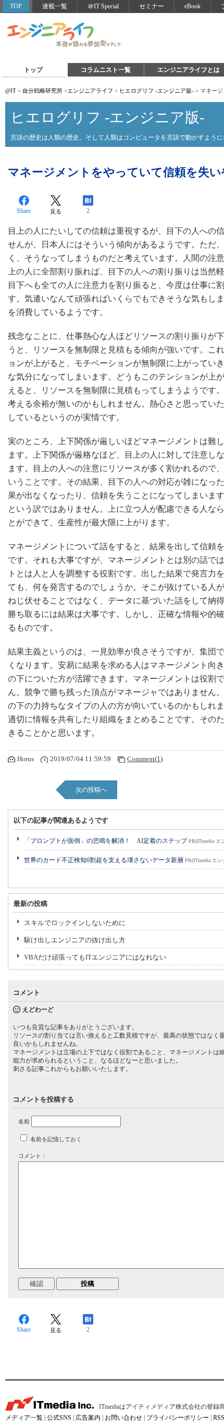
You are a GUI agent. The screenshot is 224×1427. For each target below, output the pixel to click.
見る (55, 211)
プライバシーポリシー (177, 1417)
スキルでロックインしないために (75, 923)
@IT (10, 90)
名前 (24, 1121)
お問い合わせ (123, 1417)
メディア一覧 (24, 1417)
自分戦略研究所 (42, 90)
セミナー (151, 6)
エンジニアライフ (64, 35)
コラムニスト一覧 (106, 69)
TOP (16, 6)
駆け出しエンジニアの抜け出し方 (75, 940)
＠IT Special (103, 6)
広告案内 (88, 1417)
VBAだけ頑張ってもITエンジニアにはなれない (95, 957)
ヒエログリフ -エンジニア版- (156, 90)
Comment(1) (145, 759)
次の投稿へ (91, 789)
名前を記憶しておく (56, 1139)
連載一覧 (54, 6)
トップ (33, 69)
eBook (192, 6)
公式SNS (59, 1417)
